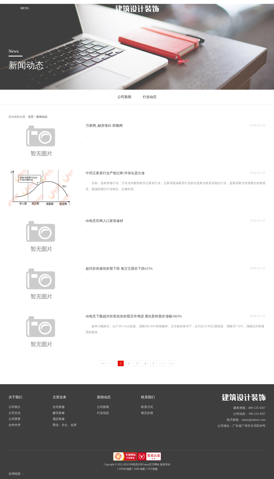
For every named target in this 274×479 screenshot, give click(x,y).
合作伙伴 (15, 425)
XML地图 (139, 468)
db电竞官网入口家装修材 (104, 221)
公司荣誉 (15, 419)
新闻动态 (42, 116)
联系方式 (147, 407)
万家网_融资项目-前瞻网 (104, 125)
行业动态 (149, 97)
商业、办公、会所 (65, 425)
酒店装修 (59, 419)
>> (171, 363)
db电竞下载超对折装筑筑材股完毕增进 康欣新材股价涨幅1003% (134, 316)
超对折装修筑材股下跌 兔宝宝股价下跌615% (119, 268)
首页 (31, 116)
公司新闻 (124, 97)
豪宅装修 (59, 413)
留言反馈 (147, 413)
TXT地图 (152, 468)
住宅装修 (59, 407)
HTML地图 (125, 468)
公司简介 (15, 407)
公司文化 (15, 413)
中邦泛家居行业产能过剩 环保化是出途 (115, 173)
